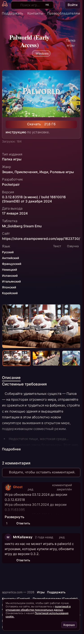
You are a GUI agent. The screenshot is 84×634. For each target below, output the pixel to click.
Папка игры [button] (12, 159)
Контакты (35, 13)
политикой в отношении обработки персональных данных (38, 608)
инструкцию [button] (16, 132)
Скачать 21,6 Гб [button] (41, 124)
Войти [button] (73, 5)
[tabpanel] (41, 421)
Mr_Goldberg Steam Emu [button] (22, 226)
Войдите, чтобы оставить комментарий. (42, 472)
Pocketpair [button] (11, 185)
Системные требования (24, 384)
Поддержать (12, 13)
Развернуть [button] (14, 517)
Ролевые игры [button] (62, 172)
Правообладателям (63, 13)
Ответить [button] (23, 523)
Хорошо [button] (69, 625)
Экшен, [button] (8, 172)
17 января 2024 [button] (15, 213)
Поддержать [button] (56, 592)
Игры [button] (41, 592)
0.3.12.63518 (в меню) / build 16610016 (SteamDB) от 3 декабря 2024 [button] (34, 199)
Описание (11, 377)
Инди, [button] (44, 172)
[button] (60, 5)
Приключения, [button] (27, 172)
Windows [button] (42, 53)
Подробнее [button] (11, 449)
